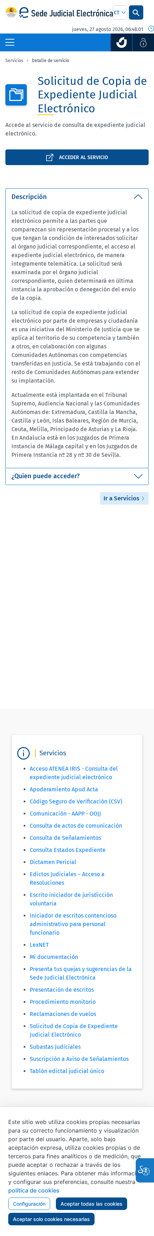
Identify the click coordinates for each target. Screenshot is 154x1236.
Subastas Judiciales (55, 1046)
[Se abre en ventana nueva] (121, 42)
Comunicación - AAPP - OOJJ (65, 813)
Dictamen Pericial (53, 862)
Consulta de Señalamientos (65, 837)
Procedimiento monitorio (63, 1001)
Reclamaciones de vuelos (63, 1014)
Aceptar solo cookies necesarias (51, 1219)
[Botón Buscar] (136, 12)
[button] (120, 12)
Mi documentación (54, 957)
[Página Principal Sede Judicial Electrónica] (66, 12)
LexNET (39, 944)
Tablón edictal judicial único (67, 1071)
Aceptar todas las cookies (91, 1204)
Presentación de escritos (62, 989)
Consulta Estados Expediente (68, 850)
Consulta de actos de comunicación (76, 825)
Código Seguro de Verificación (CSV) (76, 801)
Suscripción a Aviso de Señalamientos (79, 1059)
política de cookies (33, 1190)
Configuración (29, 1204)
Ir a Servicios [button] (122, 498)
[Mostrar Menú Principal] (10, 42)
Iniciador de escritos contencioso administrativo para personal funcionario (73, 924)
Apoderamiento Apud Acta (64, 789)
